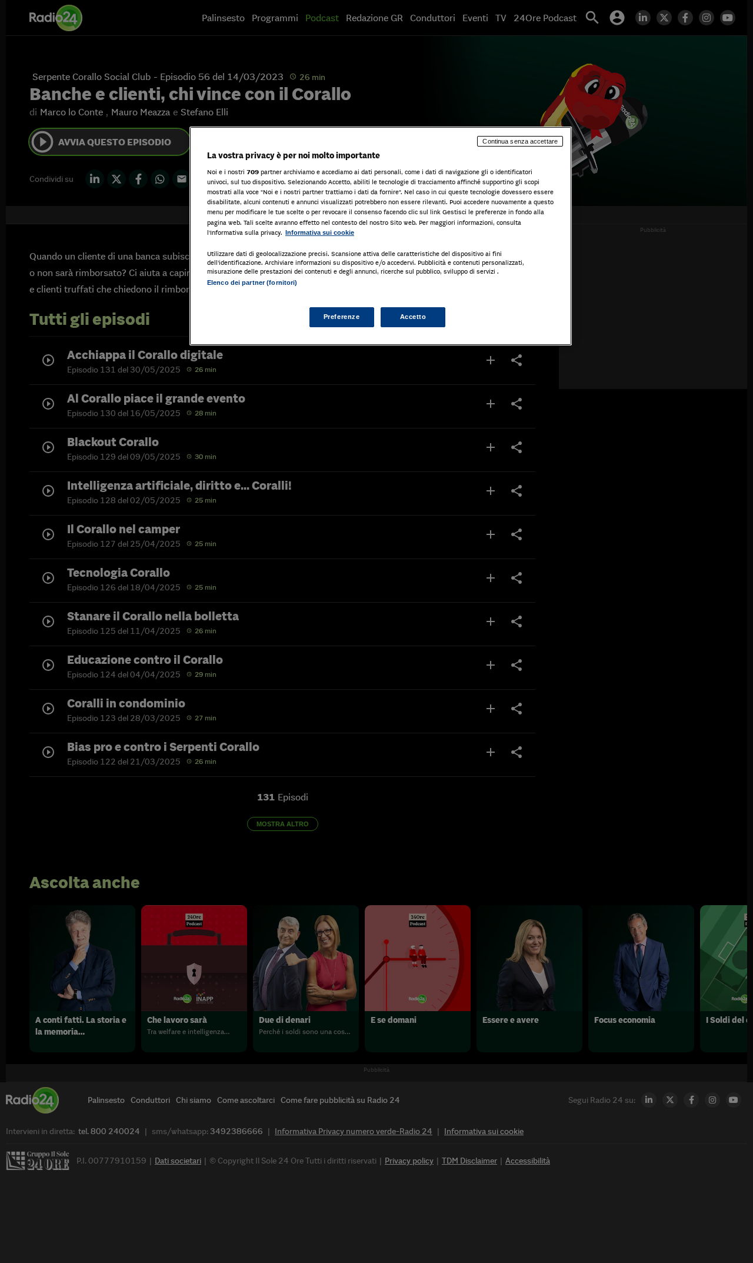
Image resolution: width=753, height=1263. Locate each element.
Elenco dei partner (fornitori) (252, 282)
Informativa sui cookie (319, 232)
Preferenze (342, 316)
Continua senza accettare (520, 141)
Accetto (413, 316)
